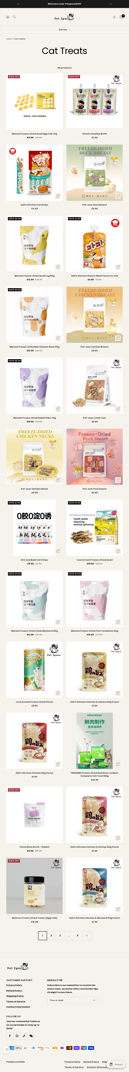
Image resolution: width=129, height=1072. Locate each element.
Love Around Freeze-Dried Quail (95, 559)
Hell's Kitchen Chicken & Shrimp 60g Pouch (94, 846)
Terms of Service (15, 1001)
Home (9, 39)
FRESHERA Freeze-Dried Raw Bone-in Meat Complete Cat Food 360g (94, 774)
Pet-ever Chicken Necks (34, 488)
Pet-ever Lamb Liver (94, 417)
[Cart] (121, 17)
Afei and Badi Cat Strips (34, 559)
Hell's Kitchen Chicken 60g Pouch (34, 772)
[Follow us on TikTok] (24, 1035)
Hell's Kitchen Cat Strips (34, 204)
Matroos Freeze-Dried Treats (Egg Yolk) (34, 917)
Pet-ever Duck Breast (94, 204)
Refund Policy (14, 990)
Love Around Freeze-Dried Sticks (34, 701)
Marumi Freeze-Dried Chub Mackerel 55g (34, 630)
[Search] (14, 17)
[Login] (114, 17)
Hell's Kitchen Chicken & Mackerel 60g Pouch (94, 917)
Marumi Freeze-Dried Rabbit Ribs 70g (34, 417)
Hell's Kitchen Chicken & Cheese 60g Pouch (94, 701)
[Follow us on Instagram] (16, 1035)
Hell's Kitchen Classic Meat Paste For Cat (94, 275)
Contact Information (18, 1006)
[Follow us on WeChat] (31, 1035)
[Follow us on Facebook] (9, 1035)
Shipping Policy (15, 996)
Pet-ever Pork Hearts (95, 488)
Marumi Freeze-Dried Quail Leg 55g (34, 275)
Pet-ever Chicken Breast (95, 346)
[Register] (94, 1000)
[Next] (86, 935)
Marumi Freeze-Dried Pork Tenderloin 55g (94, 630)
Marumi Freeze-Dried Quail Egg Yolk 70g (34, 133)
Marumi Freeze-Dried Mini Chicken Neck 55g (34, 346)
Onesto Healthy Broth (94, 133)
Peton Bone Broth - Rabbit (34, 846)
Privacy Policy (14, 985)
